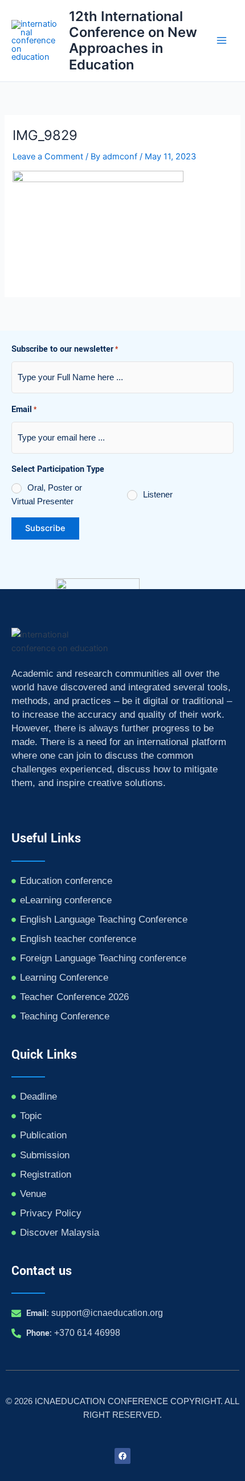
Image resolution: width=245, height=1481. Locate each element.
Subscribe (45, 528)
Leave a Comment (48, 156)
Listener (158, 494)
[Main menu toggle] (222, 41)
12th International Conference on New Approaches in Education (133, 40)
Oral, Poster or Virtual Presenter (46, 494)
